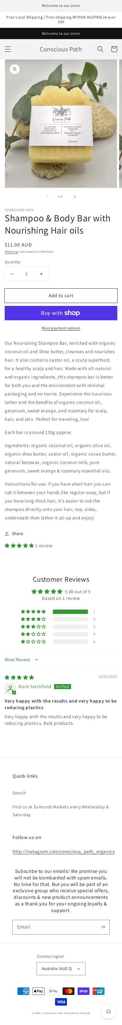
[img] (19, 677)
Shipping (11, 252)
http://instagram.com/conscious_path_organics (63, 851)
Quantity (12, 262)
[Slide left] (47, 196)
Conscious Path (53, 1013)
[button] (8, 49)
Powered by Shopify (77, 1013)
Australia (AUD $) (57, 968)
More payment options (61, 328)
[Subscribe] (102, 927)
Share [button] (17, 533)
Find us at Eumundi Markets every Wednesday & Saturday (61, 810)
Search (19, 793)
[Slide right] (75, 196)
